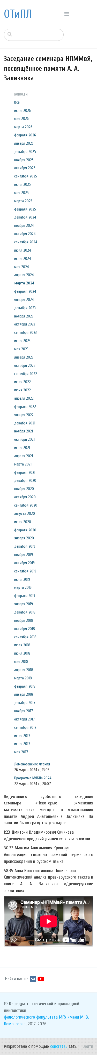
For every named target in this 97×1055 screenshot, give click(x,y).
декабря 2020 (25, 480)
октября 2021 (24, 439)
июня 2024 (22, 258)
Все (17, 102)
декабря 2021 (24, 423)
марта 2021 (23, 464)
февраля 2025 (25, 209)
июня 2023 (22, 340)
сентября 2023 (25, 332)
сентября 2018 (25, 637)
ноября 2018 (23, 620)
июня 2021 (22, 447)
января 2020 (24, 538)
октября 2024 (25, 233)
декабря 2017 (24, 702)
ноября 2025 (24, 160)
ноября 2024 (24, 225)
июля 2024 (22, 250)
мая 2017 (21, 752)
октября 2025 (24, 168)
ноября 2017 (23, 711)
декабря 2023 (25, 308)
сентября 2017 (25, 727)
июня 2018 (22, 653)
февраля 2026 (25, 135)
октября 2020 (25, 497)
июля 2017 (22, 735)
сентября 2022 (25, 373)
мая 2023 (21, 349)
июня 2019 (22, 579)
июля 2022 (22, 381)
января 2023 (23, 357)
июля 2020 (22, 521)
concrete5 (59, 1046)
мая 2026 (21, 118)
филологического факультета (31, 1017)
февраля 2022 (25, 406)
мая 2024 (21, 267)
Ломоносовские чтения (32, 764)
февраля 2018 (24, 686)
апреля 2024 (24, 275)
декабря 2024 (25, 217)
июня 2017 (22, 743)
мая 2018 (21, 661)
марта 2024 (24, 283)
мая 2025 (21, 192)
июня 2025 (22, 184)
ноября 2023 (23, 316)
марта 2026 (23, 127)
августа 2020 (24, 513)
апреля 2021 (23, 456)
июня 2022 (22, 390)
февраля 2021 (24, 472)
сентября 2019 (25, 571)
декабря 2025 (25, 151)
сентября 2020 (25, 505)
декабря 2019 (24, 546)
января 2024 (24, 299)
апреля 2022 (24, 398)
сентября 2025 (25, 176)
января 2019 (23, 604)
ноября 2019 (23, 554)
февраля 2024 (25, 291)
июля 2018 (22, 645)
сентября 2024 (25, 242)
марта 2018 (23, 678)
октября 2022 (24, 365)
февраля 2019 (24, 595)
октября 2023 (24, 324)
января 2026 (24, 143)
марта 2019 (23, 587)
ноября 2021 (23, 431)
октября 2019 (24, 563)
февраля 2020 (25, 530)
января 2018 (23, 694)
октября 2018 (24, 628)
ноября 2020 (24, 488)
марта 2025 (23, 201)
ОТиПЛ (18, 14)
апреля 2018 (23, 670)
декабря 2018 (24, 612)
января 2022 (24, 415)
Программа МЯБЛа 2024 (32, 778)
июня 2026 (22, 110)
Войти (88, 1046)
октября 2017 (24, 719)
